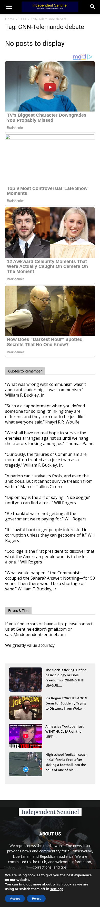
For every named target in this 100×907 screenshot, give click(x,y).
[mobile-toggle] (9, 7)
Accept (15, 898)
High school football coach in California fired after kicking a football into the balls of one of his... (66, 760)
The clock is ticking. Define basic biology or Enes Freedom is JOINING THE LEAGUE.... (65, 675)
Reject (36, 898)
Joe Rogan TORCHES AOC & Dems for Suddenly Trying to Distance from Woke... (66, 703)
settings (56, 889)
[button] (93, 7)
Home (9, 19)
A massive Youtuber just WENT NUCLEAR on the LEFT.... (64, 731)
